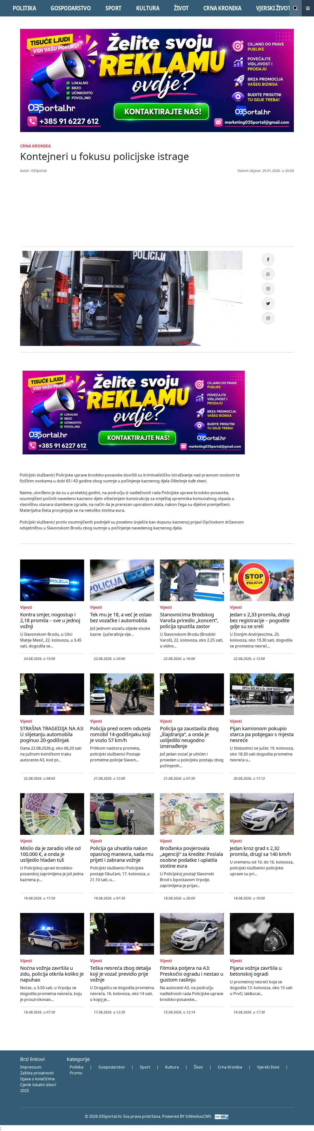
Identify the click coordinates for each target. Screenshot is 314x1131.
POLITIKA (24, 8)
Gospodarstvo (111, 1067)
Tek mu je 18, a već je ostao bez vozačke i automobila (121, 617)
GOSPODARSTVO (71, 8)
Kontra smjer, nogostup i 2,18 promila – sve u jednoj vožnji (50, 620)
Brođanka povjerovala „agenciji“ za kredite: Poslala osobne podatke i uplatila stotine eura (191, 857)
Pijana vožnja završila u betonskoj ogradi (256, 971)
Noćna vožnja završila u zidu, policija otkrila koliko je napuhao (52, 974)
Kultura (172, 1067)
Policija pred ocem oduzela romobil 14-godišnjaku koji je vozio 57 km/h (120, 734)
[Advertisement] (157, 210)
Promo (76, 1073)
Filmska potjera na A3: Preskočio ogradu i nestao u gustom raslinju (191, 974)
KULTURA (147, 8)
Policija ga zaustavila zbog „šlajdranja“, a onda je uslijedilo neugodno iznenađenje (189, 737)
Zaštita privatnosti (37, 1073)
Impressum (30, 1067)
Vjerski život (268, 1067)
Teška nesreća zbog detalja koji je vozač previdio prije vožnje (120, 974)
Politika (76, 1067)
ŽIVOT (181, 8)
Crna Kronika (230, 1067)
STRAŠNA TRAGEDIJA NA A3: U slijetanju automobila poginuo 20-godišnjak (52, 734)
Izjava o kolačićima (37, 1079)
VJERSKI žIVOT (273, 8)
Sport (145, 1067)
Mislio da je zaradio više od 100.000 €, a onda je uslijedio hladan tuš (50, 854)
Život (198, 1067)
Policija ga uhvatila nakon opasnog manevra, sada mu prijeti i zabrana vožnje (121, 854)
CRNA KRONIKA (222, 8)
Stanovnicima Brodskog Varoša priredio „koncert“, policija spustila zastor (189, 620)
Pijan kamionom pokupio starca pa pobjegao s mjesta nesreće (262, 734)
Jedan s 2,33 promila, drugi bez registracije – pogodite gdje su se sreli (260, 620)
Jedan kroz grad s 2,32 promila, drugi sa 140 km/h (260, 851)
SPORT (113, 8)
